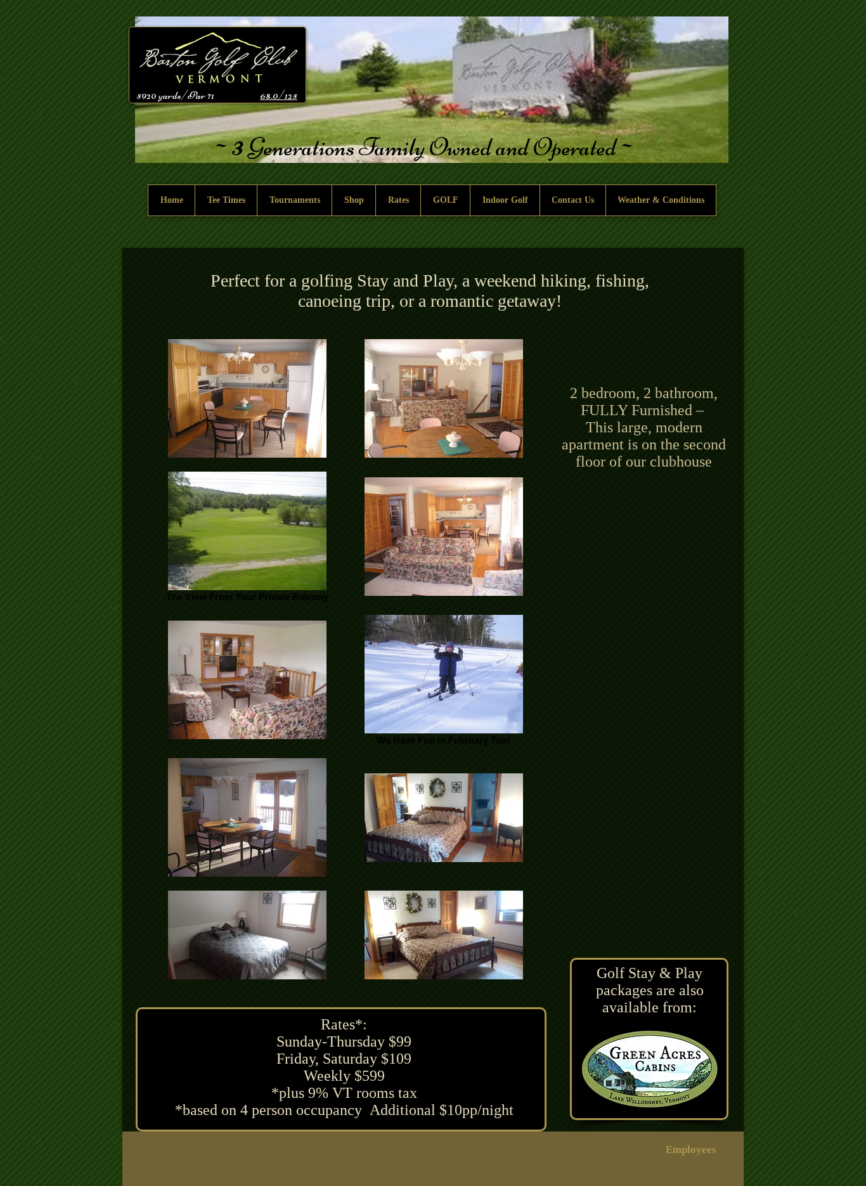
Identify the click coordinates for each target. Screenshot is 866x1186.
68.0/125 (278, 95)
